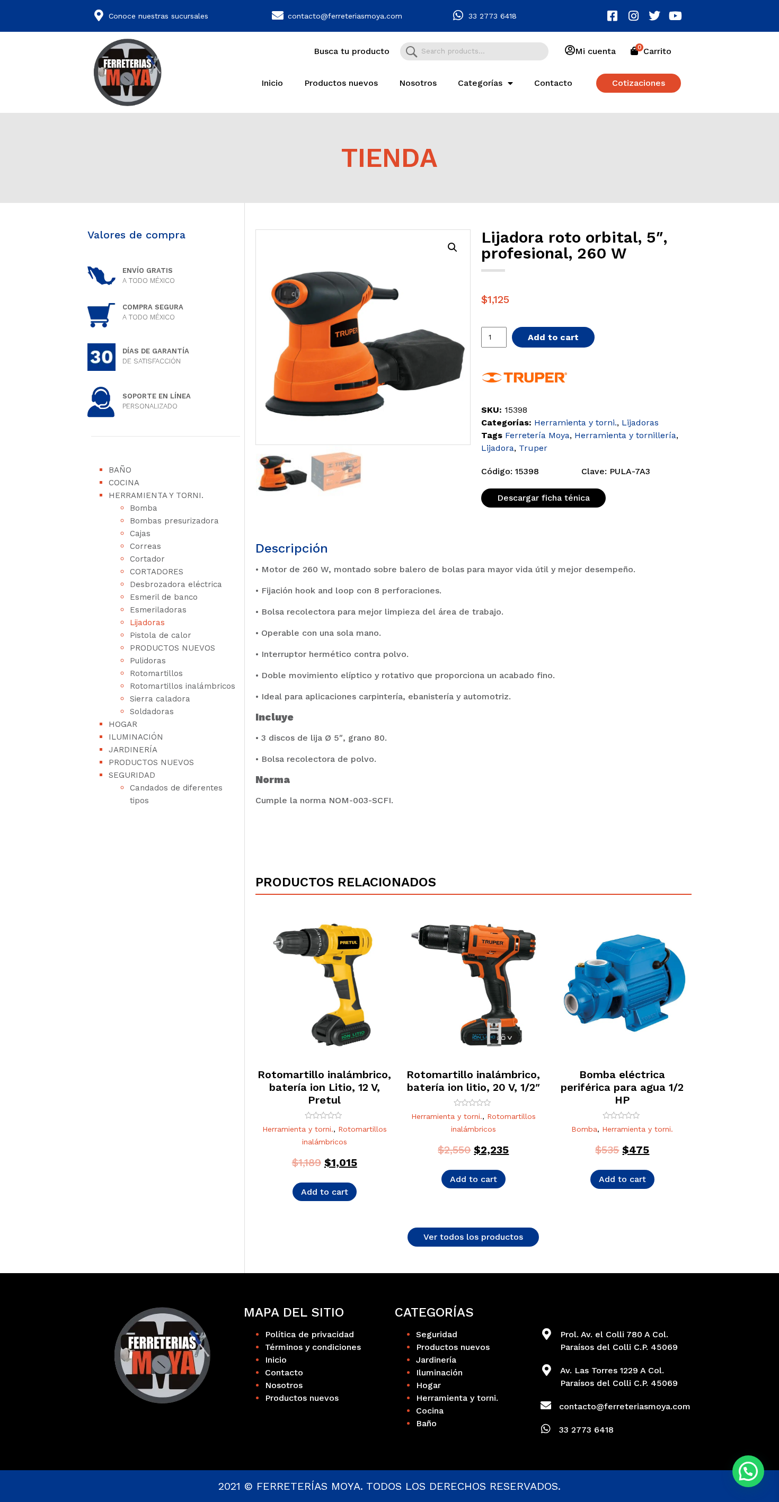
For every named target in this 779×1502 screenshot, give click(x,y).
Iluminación (136, 737)
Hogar (123, 724)
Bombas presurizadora (174, 521)
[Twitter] (654, 15)
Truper (533, 448)
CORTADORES (156, 571)
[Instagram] (633, 15)
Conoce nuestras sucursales (158, 16)
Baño (120, 470)
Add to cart (553, 337)
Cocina (124, 482)
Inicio (272, 83)
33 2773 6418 (492, 16)
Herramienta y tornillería (625, 435)
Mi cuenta (595, 51)
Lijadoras (147, 622)
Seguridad (132, 775)
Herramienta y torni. (156, 495)
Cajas (140, 533)
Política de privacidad (309, 1334)
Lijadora (497, 448)
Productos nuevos (341, 83)
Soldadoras (152, 711)
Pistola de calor (160, 635)
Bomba (143, 508)
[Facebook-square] (612, 15)
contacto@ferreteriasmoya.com (345, 16)
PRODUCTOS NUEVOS (172, 648)
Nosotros (418, 83)
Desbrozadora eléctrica (176, 584)
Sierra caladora (160, 699)
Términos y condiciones (313, 1347)
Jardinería (133, 749)
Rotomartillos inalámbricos (182, 686)
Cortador (147, 559)
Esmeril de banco (164, 597)
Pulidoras (148, 660)
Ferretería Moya (537, 435)
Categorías (480, 83)
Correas (145, 546)
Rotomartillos (156, 673)
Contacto (553, 83)
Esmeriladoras (158, 610)
